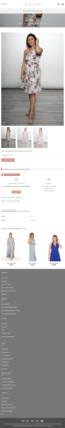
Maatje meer (5, 365)
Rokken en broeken (7, 404)
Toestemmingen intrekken (8, 313)
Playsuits (4, 401)
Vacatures (4, 281)
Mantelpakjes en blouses (8, 385)
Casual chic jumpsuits (7, 381)
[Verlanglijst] (58, 4)
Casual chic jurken (6, 378)
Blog (2, 330)
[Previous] (4, 79)
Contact (3, 294)
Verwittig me (8, 160)
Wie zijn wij (4, 278)
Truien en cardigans (7, 411)
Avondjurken (5, 352)
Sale (2, 414)
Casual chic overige (6, 388)
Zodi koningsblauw (54, 263)
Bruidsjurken (5, 362)
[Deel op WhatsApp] (2, 201)
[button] (4, 4)
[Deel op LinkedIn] (18, 201)
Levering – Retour (6, 284)
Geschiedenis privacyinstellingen (10, 310)
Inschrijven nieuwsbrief (8, 336)
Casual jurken (5, 398)
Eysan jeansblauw (11, 263)
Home (20, 23)
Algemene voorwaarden (8, 291)
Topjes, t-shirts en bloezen (8, 408)
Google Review (5, 333)
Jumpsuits (4, 368)
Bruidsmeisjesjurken (7, 359)
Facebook (4, 323)
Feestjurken (28, 23)
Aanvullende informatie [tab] (9, 211)
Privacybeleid (5, 304)
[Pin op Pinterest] (15, 201)
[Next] (60, 79)
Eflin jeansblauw (32, 263)
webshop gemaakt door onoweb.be (42, 425)
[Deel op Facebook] (5, 201)
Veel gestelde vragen (7, 287)
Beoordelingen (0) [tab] (23, 211)
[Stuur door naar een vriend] (12, 201)
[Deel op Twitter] (9, 201)
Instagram (4, 327)
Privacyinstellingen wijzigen (9, 307)
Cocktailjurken (41, 23)
